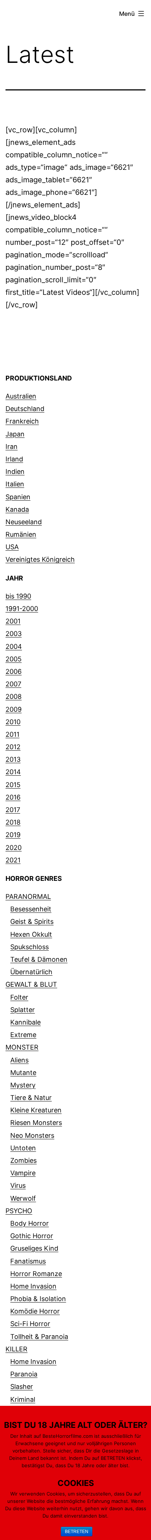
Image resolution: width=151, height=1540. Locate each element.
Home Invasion (33, 1286)
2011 (12, 734)
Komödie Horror (35, 1311)
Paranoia (23, 1374)
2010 (13, 722)
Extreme (23, 1035)
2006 (13, 671)
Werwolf (23, 1198)
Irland (14, 459)
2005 (13, 659)
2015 (13, 785)
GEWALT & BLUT (31, 984)
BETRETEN (76, 1531)
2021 (13, 860)
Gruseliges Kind (34, 1248)
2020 (13, 847)
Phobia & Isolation (38, 1299)
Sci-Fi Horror (30, 1324)
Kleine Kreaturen (36, 1110)
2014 (13, 772)
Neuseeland (23, 522)
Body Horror (29, 1223)
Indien (15, 471)
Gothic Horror (31, 1236)
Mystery (23, 1085)
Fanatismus (28, 1261)
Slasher (21, 1386)
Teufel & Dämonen (38, 959)
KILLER (16, 1349)
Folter (19, 997)
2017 (12, 810)
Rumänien (20, 534)
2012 (13, 747)
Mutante (23, 1072)
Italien (14, 484)
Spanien (17, 497)
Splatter (22, 1010)
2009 (13, 709)
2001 (13, 621)
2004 (13, 646)
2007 (13, 684)
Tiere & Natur (31, 1097)
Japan (15, 434)
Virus (18, 1185)
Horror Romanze (36, 1274)
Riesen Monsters (36, 1122)
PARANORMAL (28, 896)
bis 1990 (18, 596)
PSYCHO (18, 1211)
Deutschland (24, 408)
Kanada (17, 509)
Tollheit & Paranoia (39, 1336)
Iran (11, 446)
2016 (13, 797)
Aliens (19, 1060)
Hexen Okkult (31, 934)
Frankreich (22, 421)
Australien (20, 396)
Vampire (23, 1173)
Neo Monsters (32, 1135)
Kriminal (22, 1399)
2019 (13, 835)
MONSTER (21, 1047)
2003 (13, 633)
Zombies (23, 1160)
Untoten (23, 1148)
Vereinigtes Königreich (40, 559)
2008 (13, 696)
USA (12, 547)
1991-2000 (21, 608)
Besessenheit (30, 909)
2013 (13, 759)
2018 (13, 822)
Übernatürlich (31, 972)
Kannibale (25, 1022)
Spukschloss (29, 947)
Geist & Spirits (32, 921)
